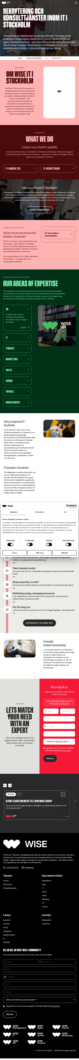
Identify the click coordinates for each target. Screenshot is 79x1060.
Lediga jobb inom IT (39, 210)
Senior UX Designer (16, 801)
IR (4, 938)
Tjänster (7, 875)
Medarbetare (46, 920)
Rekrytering (7, 884)
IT (42, 888)
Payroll (44, 892)
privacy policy (66, 750)
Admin (44, 895)
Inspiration (6, 920)
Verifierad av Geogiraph (44, 1050)
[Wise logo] (8, 3)
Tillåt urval (39, 553)
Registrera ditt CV (9, 935)
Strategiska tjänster (10, 888)
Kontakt (46, 915)
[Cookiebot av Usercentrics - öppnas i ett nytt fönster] (68, 506)
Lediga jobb (7, 931)
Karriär (5, 927)
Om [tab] (65, 512)
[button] (76, 3)
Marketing (45, 899)
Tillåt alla (64, 553)
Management (46, 880)
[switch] (30, 544)
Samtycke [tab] (13, 512)
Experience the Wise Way (39, 623)
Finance (45, 906)
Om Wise (6, 924)
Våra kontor (46, 924)
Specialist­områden (52, 875)
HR (43, 903)
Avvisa (14, 553)
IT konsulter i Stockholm (52, 234)
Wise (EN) (6, 942)
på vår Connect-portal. (61, 703)
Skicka (50, 758)
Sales (44, 884)
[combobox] (46, 726)
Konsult (6, 880)
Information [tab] (39, 512)
